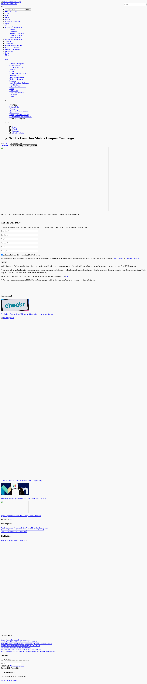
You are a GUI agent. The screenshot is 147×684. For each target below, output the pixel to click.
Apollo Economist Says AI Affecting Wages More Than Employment (24, 528)
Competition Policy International (20, 117)
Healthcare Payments (16, 79)
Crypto (7, 23)
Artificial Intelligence (16, 64)
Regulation (9, 51)
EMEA (11, 96)
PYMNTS (6, 143)
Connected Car (14, 65)
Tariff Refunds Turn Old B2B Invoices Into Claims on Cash (21, 649)
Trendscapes (13, 31)
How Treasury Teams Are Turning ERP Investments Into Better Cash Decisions (28, 651)
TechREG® (13, 91)
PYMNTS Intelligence (13, 27)
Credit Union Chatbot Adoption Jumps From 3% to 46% (20, 642)
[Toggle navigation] (2, 6)
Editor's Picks (14, 107)
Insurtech (12, 81)
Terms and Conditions (132, 258)
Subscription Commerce (17, 87)
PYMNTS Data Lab (15, 35)
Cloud (11, 71)
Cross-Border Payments (17, 73)
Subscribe (15, 129)
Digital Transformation (13, 21)
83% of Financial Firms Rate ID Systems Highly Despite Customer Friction (26, 644)
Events (7, 53)
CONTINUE (5, 666)
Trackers (12, 29)
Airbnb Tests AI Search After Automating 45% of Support (20, 646)
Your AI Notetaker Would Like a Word (14, 532)
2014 (12, 519)
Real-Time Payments (16, 93)
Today (7, 13)
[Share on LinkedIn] (5, 145)
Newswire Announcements (18, 111)
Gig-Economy (14, 75)
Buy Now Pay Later (16, 67)
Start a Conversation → (9, 680)
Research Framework (15, 37)
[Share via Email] (7, 145)
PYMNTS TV (12, 11)
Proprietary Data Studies (16, 33)
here (66, 276)
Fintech (7, 19)
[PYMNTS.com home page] (11, 2)
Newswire (4, 4)
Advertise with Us (18, 133)
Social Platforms (15, 85)
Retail (7, 17)
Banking (12, 69)
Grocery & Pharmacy (16, 77)
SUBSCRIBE (12, 4)
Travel (11, 89)
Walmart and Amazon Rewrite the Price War (16, 648)
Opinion (12, 109)
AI (6, 25)
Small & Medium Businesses (19, 83)
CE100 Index (14, 113)
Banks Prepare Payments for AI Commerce (15, 640)
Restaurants (13, 94)
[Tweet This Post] (3, 145)
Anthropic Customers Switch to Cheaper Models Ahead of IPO (22, 530)
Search (28, 9)
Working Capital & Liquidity (19, 115)
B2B (6, 15)
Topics (6, 59)
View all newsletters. (17, 666)
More (7, 55)
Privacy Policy (118, 258)
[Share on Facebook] (2, 145)
